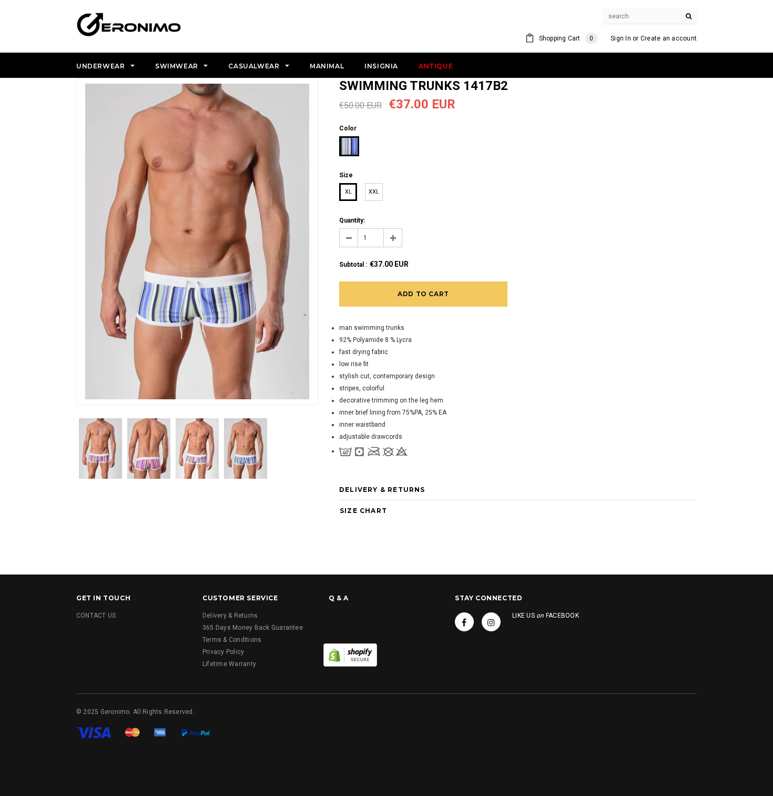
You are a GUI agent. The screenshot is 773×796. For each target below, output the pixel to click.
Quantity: (352, 220)
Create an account (668, 38)
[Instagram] (491, 621)
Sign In (621, 38)
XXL (374, 191)
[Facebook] (464, 621)
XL (348, 191)
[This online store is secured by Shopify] (350, 654)
